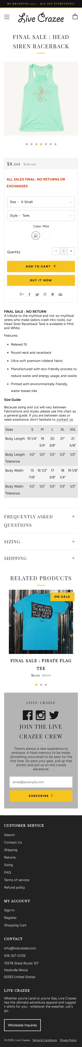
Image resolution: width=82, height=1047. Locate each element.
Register (10, 918)
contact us (64, 419)
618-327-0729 (14, 956)
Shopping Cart (15, 925)
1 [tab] (36, 685)
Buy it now (41, 280)
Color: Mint (41, 226)
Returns (10, 857)
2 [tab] (41, 685)
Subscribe (39, 796)
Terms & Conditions (44, 1040)
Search (9, 835)
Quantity (13, 252)
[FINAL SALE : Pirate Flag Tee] (41, 622)
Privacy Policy (68, 1040)
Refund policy (14, 887)
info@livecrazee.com (20, 948)
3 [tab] (46, 685)
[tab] (27, 144)
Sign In (9, 910)
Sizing (8, 865)
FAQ (7, 872)
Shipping (10, 850)
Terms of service (16, 880)
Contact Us (13, 842)
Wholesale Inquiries (22, 1025)
